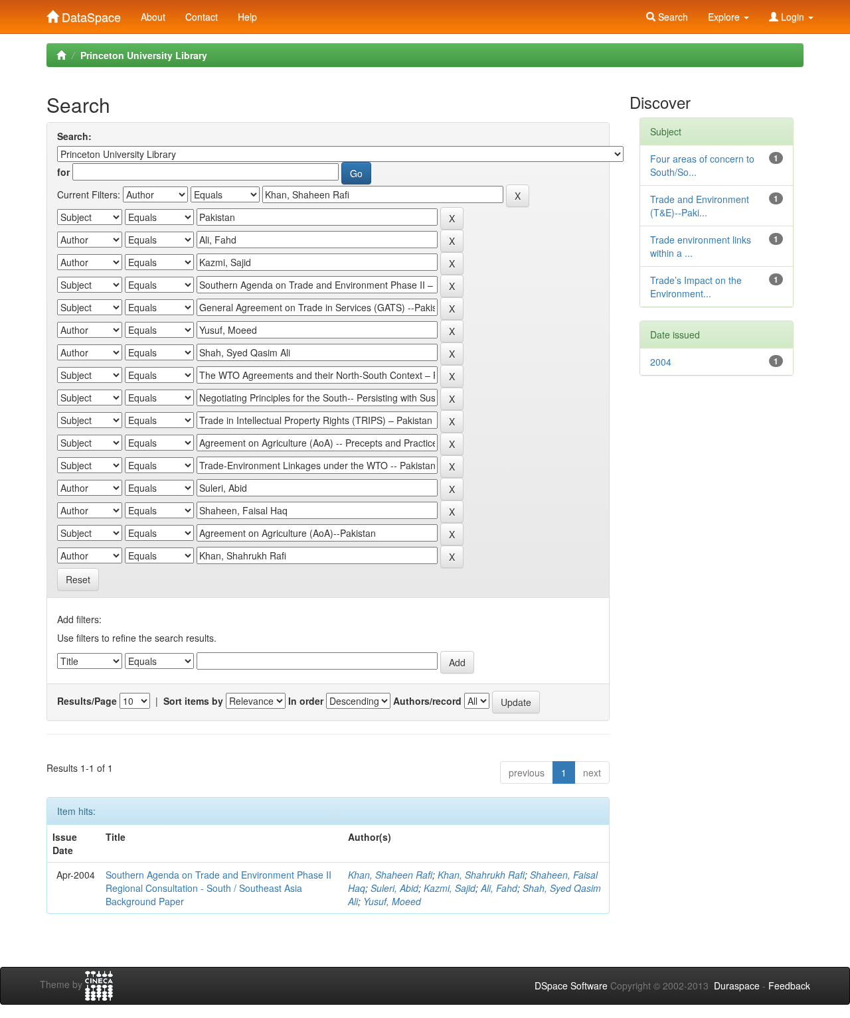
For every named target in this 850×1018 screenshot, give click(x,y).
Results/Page (87, 700)
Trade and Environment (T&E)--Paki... (699, 205)
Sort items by (193, 700)
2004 (660, 361)
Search (671, 16)
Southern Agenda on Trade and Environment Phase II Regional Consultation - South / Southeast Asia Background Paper (218, 888)
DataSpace (89, 14)
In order (305, 700)
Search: (74, 136)
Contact (201, 16)
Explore (725, 16)
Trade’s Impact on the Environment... (696, 286)
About (153, 16)
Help (247, 16)
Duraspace (737, 985)
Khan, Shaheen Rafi (390, 874)
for (63, 172)
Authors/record (427, 700)
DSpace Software (571, 985)
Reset (78, 579)
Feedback (789, 985)
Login (792, 16)
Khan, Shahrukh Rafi (481, 874)
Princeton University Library (143, 55)
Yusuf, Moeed (392, 901)
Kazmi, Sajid (449, 888)
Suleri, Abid (394, 888)
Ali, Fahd (499, 888)
